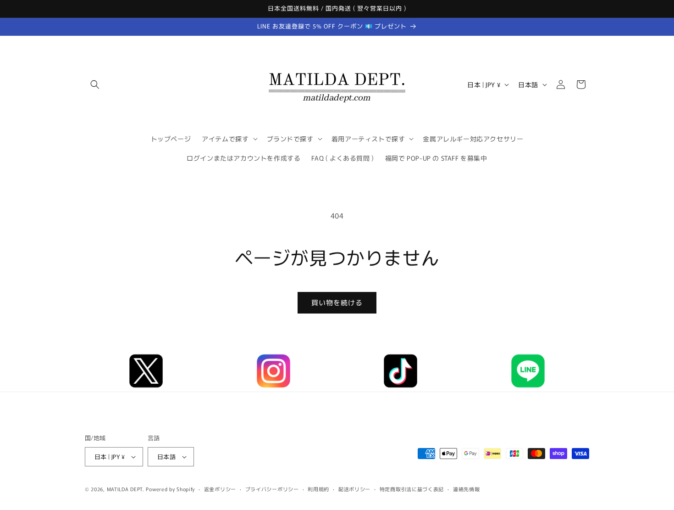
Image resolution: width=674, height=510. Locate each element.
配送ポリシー (354, 489)
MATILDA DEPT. (125, 489)
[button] (95, 84)
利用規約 (318, 489)
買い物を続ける (337, 302)
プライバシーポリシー (272, 489)
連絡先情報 (466, 489)
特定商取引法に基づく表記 (412, 489)
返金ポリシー (220, 489)
